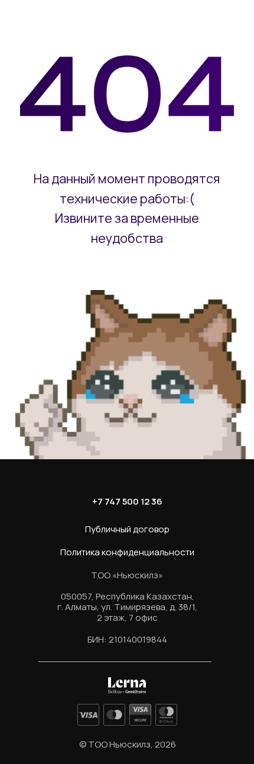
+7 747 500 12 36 (127, 501)
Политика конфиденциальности (127, 552)
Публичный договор (127, 529)
